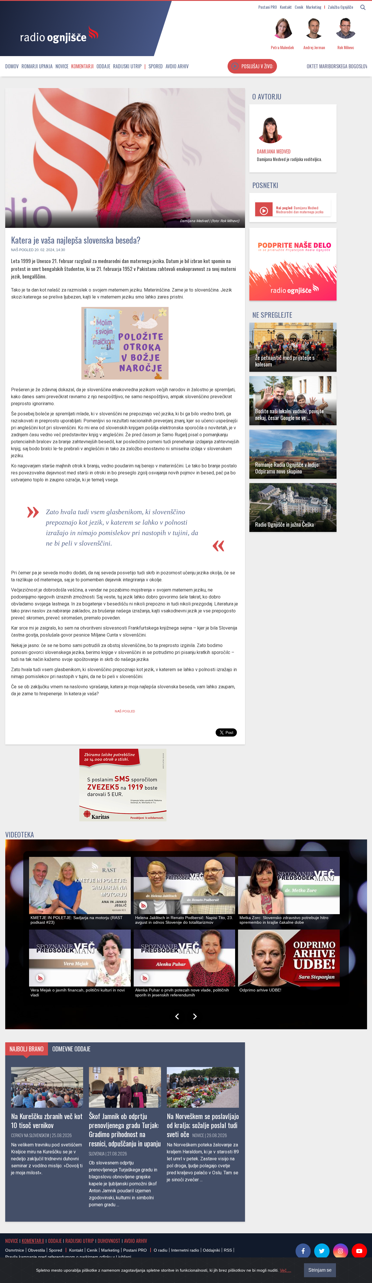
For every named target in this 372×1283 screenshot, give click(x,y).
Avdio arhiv (177, 66)
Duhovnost (109, 1240)
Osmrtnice (14, 1250)
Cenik (299, 7)
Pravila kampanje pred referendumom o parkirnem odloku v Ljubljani (68, 1257)
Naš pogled (22, 250)
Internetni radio (185, 1250)
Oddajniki (211, 1250)
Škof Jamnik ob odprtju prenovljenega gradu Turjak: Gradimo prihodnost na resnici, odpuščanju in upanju (125, 1129)
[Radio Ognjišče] (57, 34)
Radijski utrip (127, 66)
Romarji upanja (37, 66)
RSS (228, 1250)
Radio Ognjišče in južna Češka (284, 524)
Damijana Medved (274, 151)
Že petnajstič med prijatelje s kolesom (285, 360)
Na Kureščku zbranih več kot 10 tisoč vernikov (47, 1120)
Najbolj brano (27, 1048)
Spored (156, 66)
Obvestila (36, 1250)
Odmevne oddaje (71, 1048)
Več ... (285, 1270)
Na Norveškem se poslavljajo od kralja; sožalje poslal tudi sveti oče (203, 1125)
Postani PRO (267, 7)
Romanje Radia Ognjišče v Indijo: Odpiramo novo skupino (287, 467)
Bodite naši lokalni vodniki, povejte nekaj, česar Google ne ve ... (289, 414)
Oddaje (103, 66)
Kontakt (286, 7)
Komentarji (82, 66)
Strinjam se (320, 1270)
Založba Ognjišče (340, 7)
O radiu (160, 1250)
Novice (62, 66)
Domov (12, 66)
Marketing (313, 7)
